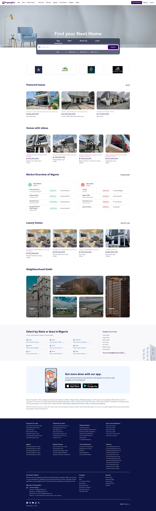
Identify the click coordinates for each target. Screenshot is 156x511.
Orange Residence (84, 427)
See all (128, 85)
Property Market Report (85, 454)
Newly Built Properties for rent (113, 450)
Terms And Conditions (84, 481)
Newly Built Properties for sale (113, 460)
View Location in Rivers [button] (56, 353)
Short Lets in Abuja (111, 425)
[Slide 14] (46, 150)
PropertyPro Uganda (84, 489)
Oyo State (105, 342)
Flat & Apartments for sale (32, 427)
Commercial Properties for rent (61, 425)
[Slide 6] (37, 150)
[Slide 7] (38, 150)
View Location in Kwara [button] (79, 348)
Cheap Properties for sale (112, 462)
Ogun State (106, 337)
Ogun (53, 339)
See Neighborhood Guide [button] (113, 353)
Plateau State (106, 347)
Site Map (108, 485)
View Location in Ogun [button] (56, 342)
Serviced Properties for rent (113, 446)
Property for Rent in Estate (112, 468)
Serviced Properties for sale (113, 456)
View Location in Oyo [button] (31, 353)
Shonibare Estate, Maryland (60, 452)
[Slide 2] (32, 150)
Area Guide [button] (63, 2)
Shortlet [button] (41, 2)
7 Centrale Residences (85, 439)
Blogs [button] (77, 2)
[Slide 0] (30, 150)
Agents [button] (55, 2)
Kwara (77, 345)
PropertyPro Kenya (83, 485)
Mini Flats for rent (57, 429)
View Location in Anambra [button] (80, 342)
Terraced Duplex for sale (32, 437)
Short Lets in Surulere (111, 435)
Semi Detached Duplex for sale (34, 435)
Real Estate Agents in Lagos (33, 446)
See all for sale (125, 223)
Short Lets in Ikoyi (110, 429)
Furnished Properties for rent (113, 448)
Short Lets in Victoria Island (113, 433)
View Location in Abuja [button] (32, 348)
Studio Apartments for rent (59, 435)
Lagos (30, 339)
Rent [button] (23, 2)
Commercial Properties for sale (34, 425)
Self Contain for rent (58, 431)
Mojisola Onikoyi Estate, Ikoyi (60, 450)
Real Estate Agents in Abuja (33, 448)
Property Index (125, 174)
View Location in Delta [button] (79, 353)
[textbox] (61, 52)
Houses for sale (30, 429)
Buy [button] (19, 2)
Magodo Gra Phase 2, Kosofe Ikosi (61, 454)
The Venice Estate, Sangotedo (87, 431)
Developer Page (110, 479)
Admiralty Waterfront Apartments (87, 429)
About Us (81, 477)
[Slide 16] (122, 150)
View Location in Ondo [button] (56, 348)
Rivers (53, 351)
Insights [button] (71, 2)
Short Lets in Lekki (110, 431)
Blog (80, 479)
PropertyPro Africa (83, 491)
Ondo (53, 345)
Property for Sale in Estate (112, 466)
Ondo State (106, 335)
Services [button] (48, 2)
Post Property (136, 2)
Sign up (145, 2)
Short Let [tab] (83, 41)
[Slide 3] (60, 150)
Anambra (78, 339)
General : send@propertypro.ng (37, 489)
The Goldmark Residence (86, 435)
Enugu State (106, 349)
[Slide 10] (117, 150)
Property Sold (109, 481)
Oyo (29, 351)
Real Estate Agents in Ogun (33, 452)
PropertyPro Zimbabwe (85, 487)
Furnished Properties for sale (113, 458)
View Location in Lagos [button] (32, 342)
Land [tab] (97, 41)
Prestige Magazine (84, 452)
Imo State (105, 344)
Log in (152, 2)
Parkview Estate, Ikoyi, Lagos (60, 446)
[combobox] (61, 52)
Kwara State (106, 340)
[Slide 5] (63, 150)
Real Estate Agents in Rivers (33, 454)
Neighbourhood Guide (85, 448)
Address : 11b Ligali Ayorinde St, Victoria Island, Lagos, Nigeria (45, 495)
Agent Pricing (109, 477)
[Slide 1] (31, 150)
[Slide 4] (62, 150)
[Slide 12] (72, 150)
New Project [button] (31, 2)
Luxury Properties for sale (112, 464)
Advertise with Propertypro (86, 446)
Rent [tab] (70, 41)
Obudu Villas (82, 437)
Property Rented (110, 483)
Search (113, 47)
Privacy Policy (82, 483)
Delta (76, 351)
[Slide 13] (45, 150)
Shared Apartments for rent (60, 433)
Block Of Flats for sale (31, 431)
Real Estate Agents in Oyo (33, 450)
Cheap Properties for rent (112, 452)
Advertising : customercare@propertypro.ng (40, 493)
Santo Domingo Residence (86, 433)
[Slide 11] (71, 150)
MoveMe (81, 450)
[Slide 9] (40, 150)
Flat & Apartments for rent (59, 427)
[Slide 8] (39, 150)
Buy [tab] (58, 41)
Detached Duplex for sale (32, 433)
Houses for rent (57, 437)
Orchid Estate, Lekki (58, 448)
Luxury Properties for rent (112, 454)
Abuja (30, 345)
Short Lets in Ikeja (110, 427)
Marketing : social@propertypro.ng (38, 491)
